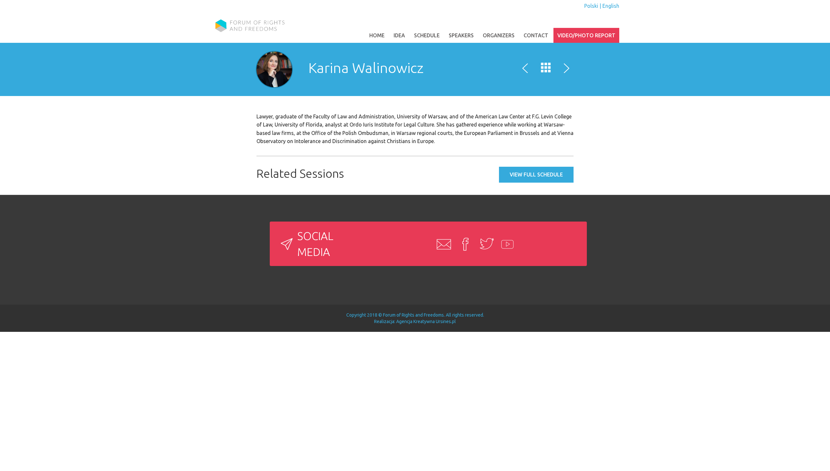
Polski (591, 6)
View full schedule (536, 174)
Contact (536, 35)
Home (377, 35)
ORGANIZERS (499, 35)
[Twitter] (484, 244)
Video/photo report (586, 35)
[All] (546, 69)
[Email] (442, 244)
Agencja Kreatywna (415, 321)
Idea (399, 35)
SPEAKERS (461, 35)
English (610, 6)
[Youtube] (506, 244)
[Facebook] (463, 244)
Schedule (427, 35)
